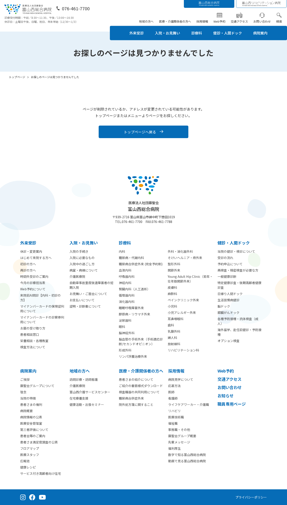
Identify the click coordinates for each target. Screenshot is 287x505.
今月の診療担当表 (32, 282)
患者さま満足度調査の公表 (39, 442)
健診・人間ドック (227, 33)
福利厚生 (174, 448)
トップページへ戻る (140, 132)
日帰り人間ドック (230, 293)
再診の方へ (28, 270)
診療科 (196, 33)
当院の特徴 (28, 398)
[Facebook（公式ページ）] (32, 497)
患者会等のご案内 (32, 436)
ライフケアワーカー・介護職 (188, 404)
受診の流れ (225, 257)
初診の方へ (28, 264)
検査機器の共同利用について (139, 392)
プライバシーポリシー (251, 497)
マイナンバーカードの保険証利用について (42, 308)
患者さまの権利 (31, 404)
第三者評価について (34, 429)
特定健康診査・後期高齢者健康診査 (239, 285)
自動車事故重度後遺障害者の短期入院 (91, 285)
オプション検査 (228, 340)
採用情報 (202, 21)
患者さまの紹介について (136, 379)
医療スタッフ (29, 454)
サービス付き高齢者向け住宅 (40, 473)
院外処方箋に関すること (136, 404)
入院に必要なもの (82, 257)
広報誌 (25, 461)
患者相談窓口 (29, 334)
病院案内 (260, 33)
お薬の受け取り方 (32, 328)
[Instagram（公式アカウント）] (23, 497)
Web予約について (33, 289)
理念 (23, 392)
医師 (171, 392)
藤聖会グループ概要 (182, 436)
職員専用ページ (231, 404)
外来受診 (136, 33)
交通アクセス (239, 21)
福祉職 (173, 423)
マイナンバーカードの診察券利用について (42, 319)
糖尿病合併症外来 (131, 398)
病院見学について (180, 379)
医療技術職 (176, 417)
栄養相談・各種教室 (34, 340)
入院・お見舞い (167, 33)
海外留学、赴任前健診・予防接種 (239, 332)
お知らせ (225, 395)
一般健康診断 (226, 276)
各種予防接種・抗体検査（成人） (237, 321)
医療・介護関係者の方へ (175, 21)
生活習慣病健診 (228, 300)
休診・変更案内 (31, 251)
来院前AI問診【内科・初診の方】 (40, 297)
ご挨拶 (25, 379)
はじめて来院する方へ (36, 257)
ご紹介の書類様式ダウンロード (141, 385)
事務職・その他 (179, 429)
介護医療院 (77, 276)
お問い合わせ (262, 21)
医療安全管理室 (31, 423)
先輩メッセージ (179, 442)
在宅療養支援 (79, 398)
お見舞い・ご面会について (88, 293)
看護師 (173, 398)
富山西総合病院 (143, 206)
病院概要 (26, 411)
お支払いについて (82, 300)
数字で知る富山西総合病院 (187, 454)
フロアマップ (29, 448)
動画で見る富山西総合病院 (187, 461)
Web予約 (219, 21)
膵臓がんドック (228, 312)
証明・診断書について (85, 306)
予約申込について (230, 264)
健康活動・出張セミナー (87, 404)
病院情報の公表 (31, 417)
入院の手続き (79, 251)
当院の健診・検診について (236, 251)
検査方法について (32, 347)
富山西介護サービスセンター (90, 392)
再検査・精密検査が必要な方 (237, 270)
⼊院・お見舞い (84, 243)
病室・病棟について (84, 270)
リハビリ (174, 411)
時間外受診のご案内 (34, 276)
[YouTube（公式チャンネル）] (42, 497)
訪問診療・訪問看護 (84, 379)
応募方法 (174, 385)
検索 (279, 21)
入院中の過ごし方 (82, 264)
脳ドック (223, 306)
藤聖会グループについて (37, 385)
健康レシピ (28, 467)
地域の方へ (146, 21)
